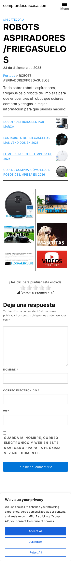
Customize (35, 541)
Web (6, 411)
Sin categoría (13, 19)
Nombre (10, 369)
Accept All (35, 531)
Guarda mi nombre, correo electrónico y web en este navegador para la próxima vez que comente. (32, 445)
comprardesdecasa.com (25, 6)
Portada (9, 76)
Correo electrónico (21, 390)
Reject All (36, 552)
